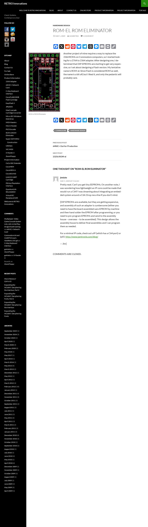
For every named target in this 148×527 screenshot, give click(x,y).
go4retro (74, 36)
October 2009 (9, 473)
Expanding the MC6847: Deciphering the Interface (12, 305)
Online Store (85, 10)
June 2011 (8, 414)
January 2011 (9, 432)
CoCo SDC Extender (13, 163)
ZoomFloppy (11, 156)
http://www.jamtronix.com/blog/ (82, 236)
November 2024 (10, 334)
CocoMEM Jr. (11, 170)
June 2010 (8, 456)
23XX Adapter (11, 81)
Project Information (126, 10)
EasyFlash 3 (10, 103)
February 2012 (10, 386)
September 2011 (10, 404)
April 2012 (8, 380)
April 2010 (8, 463)
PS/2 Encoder (11, 129)
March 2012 (9, 383)
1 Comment (88, 36)
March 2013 (9, 369)
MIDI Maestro (11, 122)
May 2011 (8, 418)
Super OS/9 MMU (12, 139)
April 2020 (8, 341)
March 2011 (9, 425)
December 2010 (10, 435)
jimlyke (63, 177)
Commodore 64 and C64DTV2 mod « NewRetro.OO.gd (12, 238)
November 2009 (10, 470)
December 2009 (10, 466)
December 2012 (10, 373)
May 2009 (8, 487)
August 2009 (9, 477)
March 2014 (9, 362)
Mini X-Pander (11, 126)
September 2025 (10, 331)
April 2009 (8, 491)
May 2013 (8, 366)
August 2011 (9, 407)
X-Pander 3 (10, 153)
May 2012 (8, 376)
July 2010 (8, 453)
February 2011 (10, 428)
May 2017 (8, 355)
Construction (12, 142)
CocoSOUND (11, 174)
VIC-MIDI (9, 149)
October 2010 (9, 442)
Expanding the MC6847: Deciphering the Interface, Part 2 (12, 287)
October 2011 (9, 400)
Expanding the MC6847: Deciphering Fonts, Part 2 (12, 296)
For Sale (142, 10)
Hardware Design (61, 25)
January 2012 (9, 390)
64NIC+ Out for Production (65, 144)
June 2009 (8, 484)
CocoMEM (10, 167)
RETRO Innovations (15, 3)
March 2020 (9, 345)
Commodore (60, 130)
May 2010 (8, 459)
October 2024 (9, 338)
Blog (51, 10)
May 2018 (8, 352)
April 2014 (8, 359)
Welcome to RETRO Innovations (32, 10)
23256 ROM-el (59, 155)
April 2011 (8, 421)
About (60, 10)
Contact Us (71, 10)
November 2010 (10, 439)
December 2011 (10, 393)
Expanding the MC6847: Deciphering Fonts (12, 313)
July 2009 (8, 480)
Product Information (104, 10)
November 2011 (10, 397)
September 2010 (10, 446)
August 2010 (9, 449)
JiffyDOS (9, 107)
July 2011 (8, 411)
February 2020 (10, 348)
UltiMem (9, 146)
